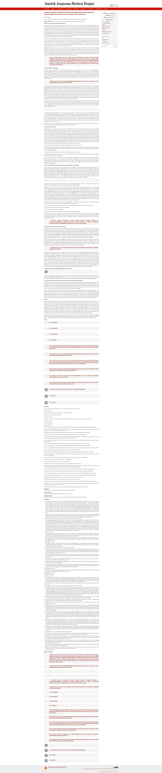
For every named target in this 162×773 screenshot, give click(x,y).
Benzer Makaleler (107, 31)
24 (54, 256)
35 (79, 288)
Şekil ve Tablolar (106, 43)
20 (58, 234)
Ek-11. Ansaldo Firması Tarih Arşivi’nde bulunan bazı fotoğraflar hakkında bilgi (67, 389)
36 (56, 322)
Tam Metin (106, 28)
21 (92, 237)
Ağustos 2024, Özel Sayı (111, 13)
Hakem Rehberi (98, 8)
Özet (105, 25)
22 (88, 252)
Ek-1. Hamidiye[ (52, 322)
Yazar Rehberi (90, 8)
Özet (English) (107, 26)
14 (75, 203)
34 (94, 278)
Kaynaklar (105, 41)
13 (84, 198)
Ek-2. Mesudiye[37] (53, 696)
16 (62, 209)
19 (81, 231)
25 (74, 259)
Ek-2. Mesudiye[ (52, 328)
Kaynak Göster (107, 33)
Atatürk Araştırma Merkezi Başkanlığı (56, 767)
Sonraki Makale (107, 23)
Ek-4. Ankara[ (52, 339)
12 (73, 192)
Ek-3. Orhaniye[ (52, 334)
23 (84, 253)
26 (91, 266)
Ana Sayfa (47, 8)
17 (79, 211)
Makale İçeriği (105, 39)
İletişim (105, 8)
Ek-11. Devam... (52, 395)
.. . (49, 109)
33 (52, 277)
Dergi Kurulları (68, 8)
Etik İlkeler (83, 8)
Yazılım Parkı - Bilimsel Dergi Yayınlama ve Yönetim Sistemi (108, 771)
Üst (103, 38)
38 (56, 334)
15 (67, 207)
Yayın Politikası (60, 8)
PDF (104, 30)
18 (74, 213)
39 (55, 339)
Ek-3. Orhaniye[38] (53, 701)
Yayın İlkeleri (76, 8)
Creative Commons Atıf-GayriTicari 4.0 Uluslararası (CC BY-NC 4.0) (101, 768)
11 (78, 185)
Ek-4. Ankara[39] (53, 705)
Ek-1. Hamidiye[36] (53, 692)
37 (56, 328)
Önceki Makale (107, 21)
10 (85, 177)
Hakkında (53, 8)
